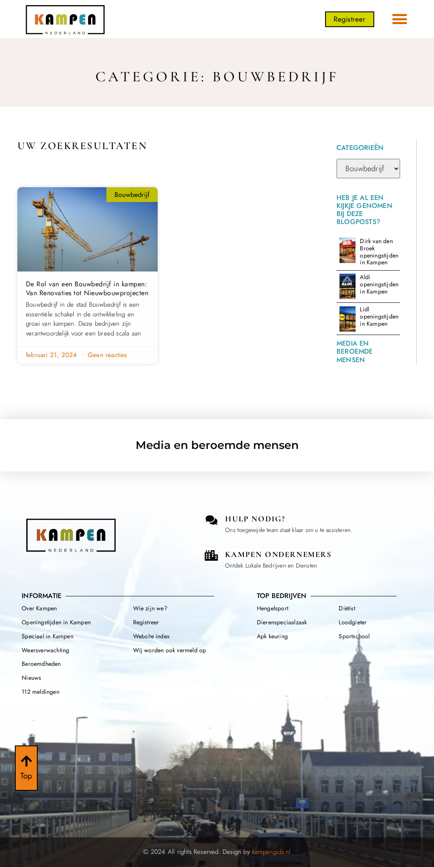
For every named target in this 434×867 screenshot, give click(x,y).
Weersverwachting (45, 650)
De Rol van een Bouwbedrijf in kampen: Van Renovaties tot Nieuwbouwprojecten (87, 288)
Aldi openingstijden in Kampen (379, 284)
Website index (151, 636)
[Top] (26, 761)
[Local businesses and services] (211, 555)
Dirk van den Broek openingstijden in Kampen (379, 251)
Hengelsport (272, 608)
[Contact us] (211, 520)
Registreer (146, 622)
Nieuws (31, 677)
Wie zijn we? (150, 608)
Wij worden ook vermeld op (169, 650)
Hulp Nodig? (255, 519)
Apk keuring (272, 636)
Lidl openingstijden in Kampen (379, 316)
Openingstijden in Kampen (56, 622)
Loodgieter (353, 622)
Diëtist (347, 608)
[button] (400, 19)
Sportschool (354, 636)
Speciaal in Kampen (47, 636)
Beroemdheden (41, 663)
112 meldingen (40, 691)
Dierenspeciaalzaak (282, 622)
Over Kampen (39, 608)
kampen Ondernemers (278, 554)
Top (26, 775)
